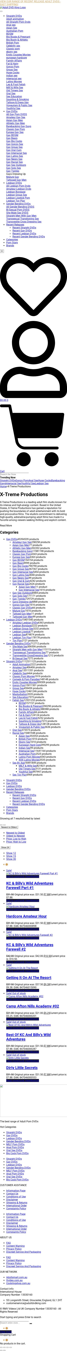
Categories (12, 239)
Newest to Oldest (15, 832)
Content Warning (15, 1245)
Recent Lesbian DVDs (24, 233)
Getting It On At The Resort (28, 977)
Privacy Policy (14, 1248)
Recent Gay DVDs (22, 230)
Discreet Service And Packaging (23, 1251)
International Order (16, 1205)
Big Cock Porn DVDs (17, 1153)
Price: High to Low (16, 841)
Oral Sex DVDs (14, 1150)
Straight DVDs (14, 15)
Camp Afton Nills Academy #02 (32, 1006)
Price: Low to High (16, 838)
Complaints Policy (16, 1208)
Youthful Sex (28, 483)
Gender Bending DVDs (18, 203)
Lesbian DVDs (14, 182)
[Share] (7, 1347)
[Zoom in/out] (1, 1347)
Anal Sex (33, 480)
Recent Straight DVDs (24, 227)
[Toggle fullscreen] (4, 1347)
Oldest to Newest (15, 835)
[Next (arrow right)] (4, 1350)
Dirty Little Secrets (22, 1068)
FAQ (8, 1242)
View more (6, 1331)
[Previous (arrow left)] (1, 1350)
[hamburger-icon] (1, 11)
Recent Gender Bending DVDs (28, 236)
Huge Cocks (44, 480)
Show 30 (11, 859)
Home (3, 486)
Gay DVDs (11, 111)
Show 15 (11, 856)
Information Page (15, 1190)
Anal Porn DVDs (15, 1147)
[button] (12, 876)
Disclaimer (12, 1199)
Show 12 (11, 853)
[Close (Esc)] (10, 1347)
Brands (10, 245)
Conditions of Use (16, 1196)
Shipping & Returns (16, 1202)
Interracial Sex (13, 483)
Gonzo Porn (22, 480)
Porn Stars (12, 242)
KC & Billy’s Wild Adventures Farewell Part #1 (29, 885)
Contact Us (12, 1193)
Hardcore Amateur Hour (26, 916)
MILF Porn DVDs (15, 1144)
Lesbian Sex (42, 483)
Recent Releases (15, 224)
